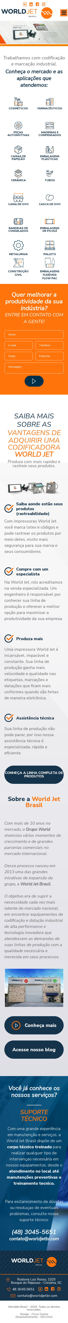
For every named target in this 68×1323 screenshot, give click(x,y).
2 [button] (29, 39)
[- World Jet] (26, 13)
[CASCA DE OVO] (49, 197)
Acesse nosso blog (34, 1049)
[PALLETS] (49, 245)
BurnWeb (46, 1317)
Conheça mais (40, 1025)
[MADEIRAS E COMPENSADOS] (49, 125)
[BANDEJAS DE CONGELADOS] (18, 221)
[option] (34, 32)
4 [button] (39, 39)
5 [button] (44, 39)
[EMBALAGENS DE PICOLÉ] (49, 221)
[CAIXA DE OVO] (18, 197)
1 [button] (23, 39)
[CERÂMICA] (18, 173)
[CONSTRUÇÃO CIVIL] (18, 262)
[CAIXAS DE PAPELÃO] (18, 149)
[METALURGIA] (18, 245)
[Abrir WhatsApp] (59, 1314)
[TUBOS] (49, 173)
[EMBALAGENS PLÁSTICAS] (49, 149)
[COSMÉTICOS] (18, 101)
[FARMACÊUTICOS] (49, 101)
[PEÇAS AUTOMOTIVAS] (18, 125)
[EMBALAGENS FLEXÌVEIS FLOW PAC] (49, 262)
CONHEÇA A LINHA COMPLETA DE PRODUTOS (34, 774)
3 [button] (34, 39)
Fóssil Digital (40, 1314)
